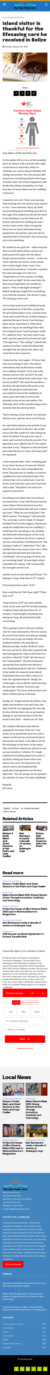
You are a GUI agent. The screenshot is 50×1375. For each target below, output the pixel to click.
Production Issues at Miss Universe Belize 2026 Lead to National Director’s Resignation (25, 912)
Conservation (8, 931)
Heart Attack (9, 811)
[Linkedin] (28, 1369)
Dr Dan (15, 808)
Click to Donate (13, 1264)
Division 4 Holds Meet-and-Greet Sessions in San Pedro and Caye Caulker (8, 844)
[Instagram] (22, 1369)
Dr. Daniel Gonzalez (30, 808)
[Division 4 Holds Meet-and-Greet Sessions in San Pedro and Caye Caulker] (8, 828)
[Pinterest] (28, 93)
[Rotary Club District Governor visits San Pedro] (41, 828)
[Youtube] (45, 1369)
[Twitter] (22, 93)
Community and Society (13, 17)
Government (8, 892)
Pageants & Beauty (10, 906)
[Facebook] (16, 93)
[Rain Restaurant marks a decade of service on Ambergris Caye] (25, 828)
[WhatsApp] (33, 93)
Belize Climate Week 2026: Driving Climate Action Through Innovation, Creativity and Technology (25, 898)
